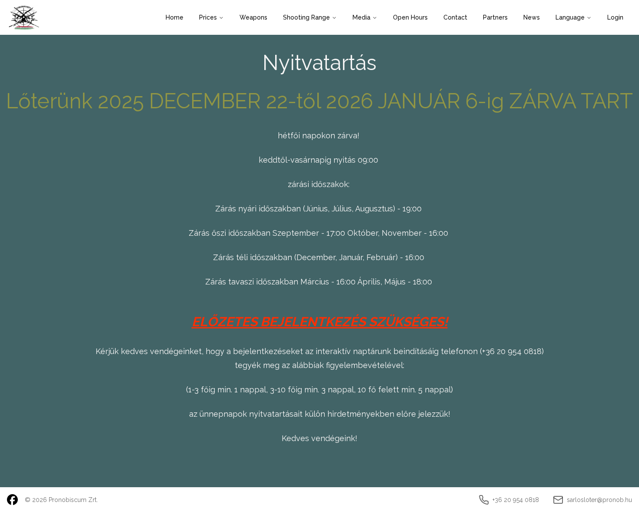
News (531, 17)
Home (174, 17)
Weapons (253, 17)
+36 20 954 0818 (512, 351)
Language (570, 17)
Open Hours (410, 17)
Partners (495, 17)
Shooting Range (306, 17)
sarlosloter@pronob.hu (599, 499)
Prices (208, 17)
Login (615, 17)
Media (361, 17)
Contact (455, 17)
